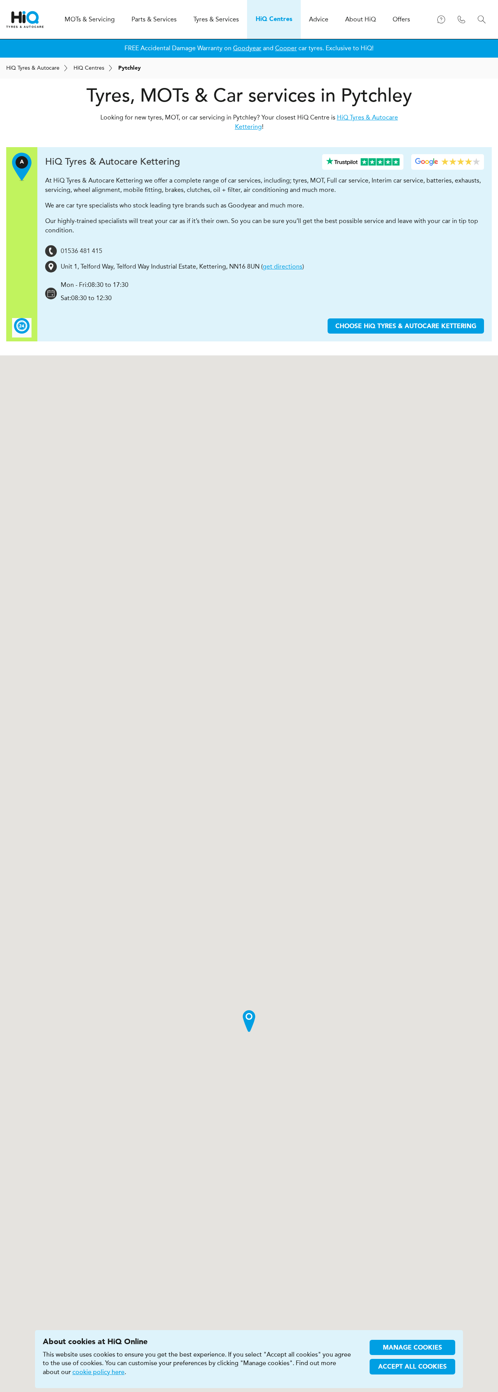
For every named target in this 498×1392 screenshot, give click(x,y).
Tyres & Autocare (33, 68)
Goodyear (247, 48)
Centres (89, 68)
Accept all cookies (412, 1367)
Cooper (286, 48)
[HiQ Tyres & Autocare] (25, 19)
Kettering (112, 161)
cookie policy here (98, 1372)
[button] (249, 1021)
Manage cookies (412, 1348)
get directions (282, 266)
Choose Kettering (405, 326)
